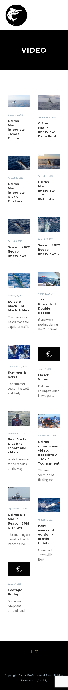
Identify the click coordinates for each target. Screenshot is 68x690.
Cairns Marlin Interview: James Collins (17, 129)
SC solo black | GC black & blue (18, 306)
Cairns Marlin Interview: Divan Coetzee (17, 192)
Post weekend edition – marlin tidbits (46, 534)
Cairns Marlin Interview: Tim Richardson (48, 190)
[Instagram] (36, 651)
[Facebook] (31, 651)
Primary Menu (60, 15)
